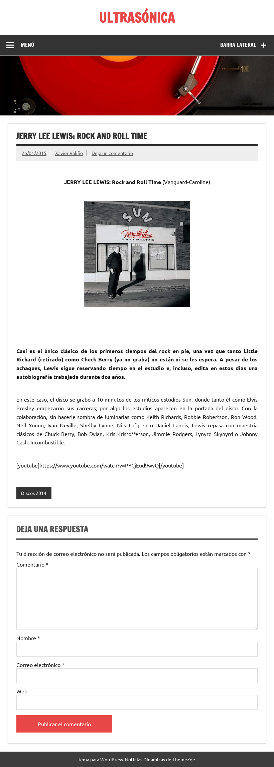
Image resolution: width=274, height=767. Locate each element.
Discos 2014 (33, 493)
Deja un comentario (112, 153)
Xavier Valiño (69, 153)
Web (21, 691)
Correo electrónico (40, 664)
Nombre (28, 638)
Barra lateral (238, 45)
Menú (27, 45)
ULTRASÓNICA (137, 17)
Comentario (32, 564)
